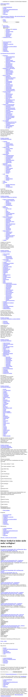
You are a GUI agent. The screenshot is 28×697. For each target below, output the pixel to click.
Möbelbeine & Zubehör (8, 353)
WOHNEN (5, 520)
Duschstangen (9, 96)
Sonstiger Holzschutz (10, 213)
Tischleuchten (8, 161)
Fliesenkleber (8, 202)
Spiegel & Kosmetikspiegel (9, 84)
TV (4, 183)
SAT (4, 174)
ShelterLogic (5, 418)
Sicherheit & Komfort (10, 89)
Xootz (4, 434)
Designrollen (8, 359)
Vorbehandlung (9, 214)
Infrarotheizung (9, 64)
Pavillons (5, 276)
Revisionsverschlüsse (10, 116)
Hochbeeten (5, 267)
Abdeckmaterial (9, 232)
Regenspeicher (9, 293)
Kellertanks (8, 288)
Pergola (4, 278)
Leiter (4, 273)
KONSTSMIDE (6, 401)
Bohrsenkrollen (9, 358)
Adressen (8, 32)
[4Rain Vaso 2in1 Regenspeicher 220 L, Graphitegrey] (12, 560)
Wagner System (6, 430)
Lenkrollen (8, 364)
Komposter (5, 271)
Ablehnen (3, 695)
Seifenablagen (9, 87)
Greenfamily (5, 265)
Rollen (4, 355)
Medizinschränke (9, 70)
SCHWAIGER (6, 417)
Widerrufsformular (7, 652)
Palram (4, 410)
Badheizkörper (9, 57)
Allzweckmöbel (6, 253)
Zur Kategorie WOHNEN (6, 340)
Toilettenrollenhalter (10, 125)
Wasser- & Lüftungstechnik (8, 104)
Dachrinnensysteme (10, 105)
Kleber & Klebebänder (8, 216)
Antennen (5, 141)
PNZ (4, 413)
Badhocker (8, 69)
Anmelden (8, 29)
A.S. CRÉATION (7, 390)
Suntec (4, 424)
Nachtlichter (8, 158)
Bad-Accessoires (6, 75)
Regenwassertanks (9, 292)
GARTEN (5, 518)
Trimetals (5, 427)
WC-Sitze (8, 127)
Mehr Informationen (19, 694)
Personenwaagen (9, 85)
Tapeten (4, 240)
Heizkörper (5, 55)
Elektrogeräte (6, 259)
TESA (4, 425)
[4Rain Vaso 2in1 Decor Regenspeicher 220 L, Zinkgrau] (13, 625)
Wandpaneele (6, 372)
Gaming (7, 167)
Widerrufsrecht (6, 10)
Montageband (8, 225)
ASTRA (5, 391)
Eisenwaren (5, 322)
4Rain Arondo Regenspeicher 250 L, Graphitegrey (11, 604)
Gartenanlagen (9, 286)
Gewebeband (8, 218)
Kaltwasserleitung (9, 111)
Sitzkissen (5, 303)
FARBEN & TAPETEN (8, 517)
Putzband (8, 227)
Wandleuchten (9, 162)
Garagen (5, 262)
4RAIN (4, 389)
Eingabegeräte (9, 165)
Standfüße (8, 185)
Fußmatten (5, 345)
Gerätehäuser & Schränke (8, 263)
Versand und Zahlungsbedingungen (10, 9)
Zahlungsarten (9, 33)
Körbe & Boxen (9, 74)
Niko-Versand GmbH (7, 407)
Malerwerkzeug (6, 230)
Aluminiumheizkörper (10, 56)
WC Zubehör (6, 120)
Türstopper (5, 369)
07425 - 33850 (4, 641)
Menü (4, 19)
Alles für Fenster (6, 343)
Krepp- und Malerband (10, 223)
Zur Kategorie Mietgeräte (6, 446)
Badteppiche (8, 76)
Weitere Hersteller (6, 435)
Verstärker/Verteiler (10, 145)
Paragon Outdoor (6, 411)
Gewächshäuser (6, 264)
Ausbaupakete (9, 285)
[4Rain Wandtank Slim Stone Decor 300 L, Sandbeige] (12, 592)
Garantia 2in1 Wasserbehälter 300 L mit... (9, 550)
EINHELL (5, 392)
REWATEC (5, 416)
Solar (4, 181)
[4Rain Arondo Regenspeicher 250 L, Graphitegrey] (11, 603)
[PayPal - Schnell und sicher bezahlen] (9, 537)
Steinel (4, 421)
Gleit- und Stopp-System (8, 346)
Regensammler (9, 291)
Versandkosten (23, 676)
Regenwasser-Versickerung (9, 295)
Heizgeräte (5, 163)
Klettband (8, 222)
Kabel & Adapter (9, 143)
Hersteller (5, 521)
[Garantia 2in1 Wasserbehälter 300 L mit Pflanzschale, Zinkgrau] (14, 571)
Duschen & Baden (7, 91)
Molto (4, 405)
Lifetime (5, 402)
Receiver (7, 177)
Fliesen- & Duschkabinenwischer (10, 99)
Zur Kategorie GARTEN (6, 251)
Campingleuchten (9, 156)
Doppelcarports (9, 257)
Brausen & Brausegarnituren (9, 93)
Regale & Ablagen (9, 71)
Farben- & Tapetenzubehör (8, 199)
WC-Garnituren (9, 126)
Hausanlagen (8, 287)
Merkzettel (8, 36)
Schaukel (5, 301)
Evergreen (5, 394)
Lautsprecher (8, 150)
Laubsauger (8, 260)
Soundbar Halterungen (10, 184)
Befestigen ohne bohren (10, 77)
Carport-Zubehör (9, 258)
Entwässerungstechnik (10, 108)
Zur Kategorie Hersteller (6, 387)
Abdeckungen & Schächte (11, 284)
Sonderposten (6, 524)
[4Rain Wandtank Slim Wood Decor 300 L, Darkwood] (12, 614)
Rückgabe (5, 650)
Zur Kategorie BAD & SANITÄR (8, 53)
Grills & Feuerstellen (7, 266)
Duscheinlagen (9, 95)
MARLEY (5, 404)
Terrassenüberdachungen (8, 306)
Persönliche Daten (9, 31)
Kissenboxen (5, 270)
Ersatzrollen (8, 361)
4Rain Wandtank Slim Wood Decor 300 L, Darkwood (12, 615)
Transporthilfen (6, 307)
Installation (8, 110)
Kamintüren (8, 112)
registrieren (14, 29)
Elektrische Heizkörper (10, 61)
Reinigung (8, 212)
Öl (6, 209)
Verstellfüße (5, 370)
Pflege (7, 211)
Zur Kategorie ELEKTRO (6, 139)
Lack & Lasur (8, 208)
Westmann (5, 432)
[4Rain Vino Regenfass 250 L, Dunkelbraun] (10, 582)
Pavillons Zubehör (7, 277)
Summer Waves (6, 423)
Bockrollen (8, 357)
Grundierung (8, 204)
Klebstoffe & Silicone (10, 235)
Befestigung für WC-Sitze (11, 121)
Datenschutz (5, 11)
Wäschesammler (9, 73)
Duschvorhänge (9, 97)
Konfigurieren (8, 695)
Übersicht (8, 30)
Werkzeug (5, 321)
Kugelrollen (8, 362)
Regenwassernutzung (7, 283)
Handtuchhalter (9, 81)
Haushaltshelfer (6, 347)
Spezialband (8, 228)
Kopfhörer (8, 149)
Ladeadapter (8, 169)
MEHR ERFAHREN (5, 3)
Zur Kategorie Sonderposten (6, 447)
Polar (4, 414)
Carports (5, 255)
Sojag (4, 419)
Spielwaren (5, 305)
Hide (4, 398)
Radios (7, 152)
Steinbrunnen (8, 298)
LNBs (7, 176)
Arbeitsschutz (8, 233)
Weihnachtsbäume (7, 308)
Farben (4, 206)
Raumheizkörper (9, 66)
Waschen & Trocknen (7, 373)
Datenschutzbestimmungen (11, 674)
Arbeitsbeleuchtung (10, 155)
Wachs (7, 215)
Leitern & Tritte (6, 350)
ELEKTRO (5, 515)
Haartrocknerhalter (9, 78)
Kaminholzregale (6, 269)
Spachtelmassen (9, 205)
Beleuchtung (5, 154)
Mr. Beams (5, 406)
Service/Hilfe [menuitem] (9, 9)
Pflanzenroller (6, 279)
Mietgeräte (5, 522)
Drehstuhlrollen (9, 360)
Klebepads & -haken (10, 221)
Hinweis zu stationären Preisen (9, 659)
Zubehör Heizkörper (10, 67)
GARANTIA (6, 395)
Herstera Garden (6, 397)
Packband (8, 226)
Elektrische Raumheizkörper (9, 63)
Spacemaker (5, 420)
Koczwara (5, 399)
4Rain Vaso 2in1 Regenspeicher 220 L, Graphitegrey (11, 561)
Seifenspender (9, 88)
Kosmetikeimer (9, 82)
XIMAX (5, 433)
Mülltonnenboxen (6, 274)
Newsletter (5, 660)
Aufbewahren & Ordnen (8, 344)
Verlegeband (8, 229)
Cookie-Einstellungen (7, 7)
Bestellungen (8, 35)
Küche (4, 348)
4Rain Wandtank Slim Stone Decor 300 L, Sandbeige (12, 593)
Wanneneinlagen (9, 101)
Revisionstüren (9, 115)
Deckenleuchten (9, 157)
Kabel (7, 175)
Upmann (5, 428)
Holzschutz (5, 207)
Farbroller (8, 234)
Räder (4, 281)
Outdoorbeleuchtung (10, 160)
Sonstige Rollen (9, 366)
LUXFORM (5, 403)
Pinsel (7, 239)
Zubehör (7, 119)
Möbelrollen (8, 365)
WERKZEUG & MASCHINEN (10, 519)
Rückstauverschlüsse (10, 117)
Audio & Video (6, 147)
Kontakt (4, 8)
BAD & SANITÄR (7, 514)
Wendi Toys (5, 431)
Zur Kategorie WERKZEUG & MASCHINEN (10, 318)
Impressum (5, 14)
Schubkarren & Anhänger (8, 302)
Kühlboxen (5, 272)
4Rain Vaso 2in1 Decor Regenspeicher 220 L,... (10, 626)
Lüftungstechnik (9, 113)
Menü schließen (6, 26)
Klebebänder (8, 220)
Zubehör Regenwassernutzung (10, 300)
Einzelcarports (9, 256)
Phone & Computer (7, 164)
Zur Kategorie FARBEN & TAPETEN (9, 197)
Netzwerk (8, 170)
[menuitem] (15, 7)
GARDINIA (5, 396)
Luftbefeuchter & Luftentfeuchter (6, 352)
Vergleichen (3, 557)
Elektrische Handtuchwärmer (9, 60)
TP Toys (5, 426)
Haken (7, 80)
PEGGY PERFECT (7, 412)
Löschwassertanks (9, 290)
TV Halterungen (9, 186)
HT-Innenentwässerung (10, 109)
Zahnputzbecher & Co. (10, 90)
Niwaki (4, 409)
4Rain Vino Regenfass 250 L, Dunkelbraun (9, 583)
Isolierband (8, 219)
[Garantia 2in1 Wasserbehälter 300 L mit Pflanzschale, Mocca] (14, 549)
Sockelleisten (8, 118)
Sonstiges (5, 182)
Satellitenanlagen (9, 178)
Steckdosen (8, 171)
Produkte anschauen (5, 138)
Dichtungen (8, 106)
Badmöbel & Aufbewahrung (9, 68)
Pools (4, 280)
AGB (4, 13)
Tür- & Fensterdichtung (8, 368)
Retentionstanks (9, 297)
